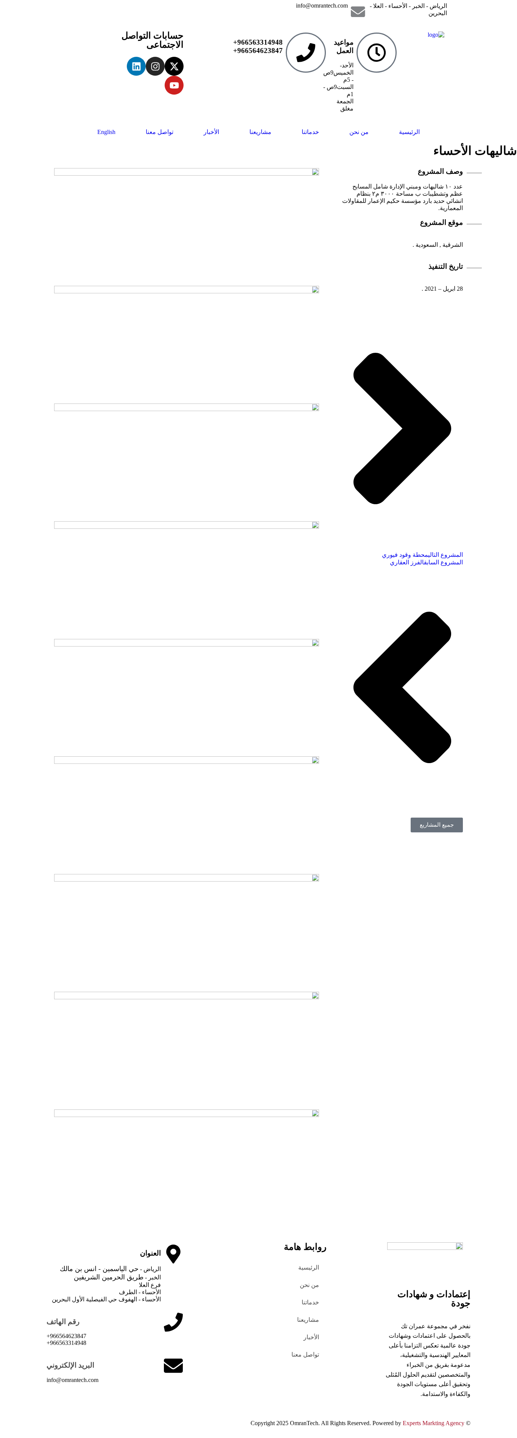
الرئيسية (409, 132)
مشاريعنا (260, 132)
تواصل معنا (159, 132)
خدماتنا (310, 132)
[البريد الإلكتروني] (173, 1365)
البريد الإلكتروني (70, 1365)
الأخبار (211, 132)
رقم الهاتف (63, 1322)
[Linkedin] (136, 66)
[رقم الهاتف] (173, 1322)
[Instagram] (155, 66)
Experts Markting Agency (433, 1423)
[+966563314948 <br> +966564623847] (306, 53)
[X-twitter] (174, 66)
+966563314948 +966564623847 (258, 46)
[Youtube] (174, 85)
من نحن (359, 132)
